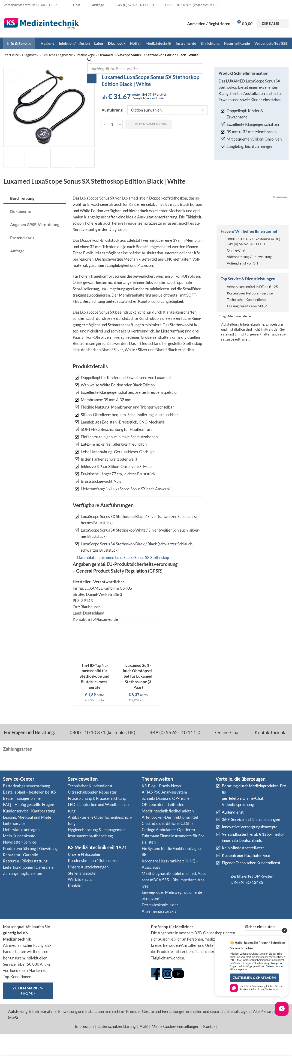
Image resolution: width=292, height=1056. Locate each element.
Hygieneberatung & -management (97, 829)
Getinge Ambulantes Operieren (168, 829)
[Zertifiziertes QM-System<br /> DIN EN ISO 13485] (221, 879)
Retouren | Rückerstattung (25, 861)
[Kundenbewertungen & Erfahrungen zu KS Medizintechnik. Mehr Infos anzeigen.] (102, 941)
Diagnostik (30, 55)
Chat (76, 5)
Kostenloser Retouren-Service (250, 293)
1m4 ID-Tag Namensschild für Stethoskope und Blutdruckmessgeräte (94, 676)
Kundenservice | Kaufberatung (29, 811)
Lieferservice (14, 823)
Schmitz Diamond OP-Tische (166, 798)
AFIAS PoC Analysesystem (164, 792)
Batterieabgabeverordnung (26, 785)
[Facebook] (155, 972)
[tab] (34, 198)
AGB (144, 1026)
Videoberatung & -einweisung (249, 257)
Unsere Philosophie (84, 854)
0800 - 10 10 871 (240, 239)
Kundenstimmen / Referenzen (93, 860)
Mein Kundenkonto (19, 835)
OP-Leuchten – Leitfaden (163, 804)
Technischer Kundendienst (247, 299)
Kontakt (75, 885)
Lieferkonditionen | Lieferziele (28, 867)
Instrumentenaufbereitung (90, 835)
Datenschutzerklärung (117, 1026)
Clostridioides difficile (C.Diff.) (167, 823)
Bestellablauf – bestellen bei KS (29, 792)
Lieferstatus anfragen (21, 829)
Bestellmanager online (22, 798)
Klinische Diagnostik (57, 55)
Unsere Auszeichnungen (88, 867)
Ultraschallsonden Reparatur (92, 792)
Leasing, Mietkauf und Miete (27, 817)
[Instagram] (166, 972)
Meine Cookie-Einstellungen (175, 1026)
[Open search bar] (89, 60)
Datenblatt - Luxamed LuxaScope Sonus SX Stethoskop (123, 557)
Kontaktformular (271, 732)
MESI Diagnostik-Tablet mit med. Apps (174, 873)
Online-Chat (236, 250)
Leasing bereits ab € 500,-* (247, 306)
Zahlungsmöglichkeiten (22, 873)
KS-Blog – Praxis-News (161, 785)
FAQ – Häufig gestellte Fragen (28, 804)
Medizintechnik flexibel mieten (168, 811)
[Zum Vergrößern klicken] (13, 76)
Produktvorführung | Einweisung (30, 848)
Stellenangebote (82, 873)
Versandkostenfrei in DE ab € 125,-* (254, 287)
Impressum (84, 1026)
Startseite (11, 55)
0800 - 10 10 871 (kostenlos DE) (102, 732)
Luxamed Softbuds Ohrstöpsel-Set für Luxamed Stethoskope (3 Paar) (138, 676)
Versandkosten (155, 98)
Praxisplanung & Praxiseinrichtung (97, 798)
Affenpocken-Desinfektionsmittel (170, 817)
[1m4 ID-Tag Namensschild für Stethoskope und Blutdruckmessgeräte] (94, 642)
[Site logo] (41, 23)
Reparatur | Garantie (20, 854)
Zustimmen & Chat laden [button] (254, 978)
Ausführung (112, 110)
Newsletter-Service (19, 842)
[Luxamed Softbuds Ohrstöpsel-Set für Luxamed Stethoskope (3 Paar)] (138, 642)
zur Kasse (270, 23)
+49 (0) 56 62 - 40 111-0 (246, 244)
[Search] (91, 78)
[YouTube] (177, 972)
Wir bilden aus (80, 879)
